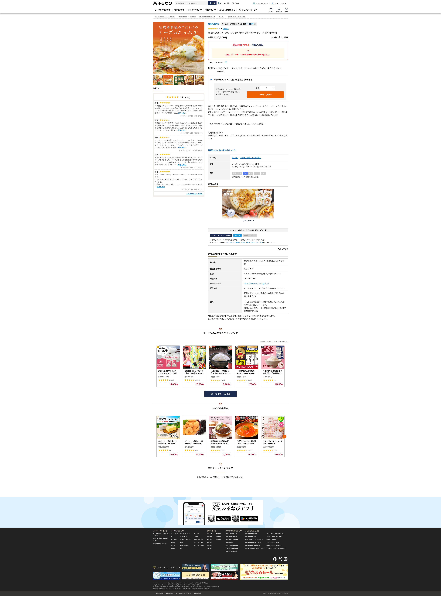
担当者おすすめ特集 (232, 539)
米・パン (221, 17)
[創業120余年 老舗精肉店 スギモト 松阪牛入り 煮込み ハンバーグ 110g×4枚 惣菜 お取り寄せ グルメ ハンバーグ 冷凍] (220, 427)
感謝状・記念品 (198, 539)
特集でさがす (210, 10)
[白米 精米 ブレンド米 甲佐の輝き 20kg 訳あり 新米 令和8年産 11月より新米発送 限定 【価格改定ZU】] (194, 357)
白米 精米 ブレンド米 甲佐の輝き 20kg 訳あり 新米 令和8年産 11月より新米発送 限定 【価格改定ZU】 (194, 372)
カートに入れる (265, 94)
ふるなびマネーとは (216, 62)
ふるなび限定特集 (231, 551)
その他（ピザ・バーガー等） (237, 17)
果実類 (173, 542)
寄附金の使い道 (271, 539)
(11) (196, 450)
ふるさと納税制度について (253, 542)
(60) (223, 450)
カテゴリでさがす (195, 10)
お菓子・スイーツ (185, 539)
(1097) (171, 380)
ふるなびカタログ (262, 3)
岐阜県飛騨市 (213, 24)
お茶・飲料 (183, 536)
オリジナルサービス (249, 10)
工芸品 (196, 536)
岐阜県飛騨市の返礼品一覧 (207, 17)
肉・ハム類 (174, 533)
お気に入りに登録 (280, 37)
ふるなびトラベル (280, 3)
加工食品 (196, 533)
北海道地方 (210, 536)
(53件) (226, 29)
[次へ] (284, 436)
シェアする (284, 249)
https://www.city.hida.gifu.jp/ (256, 283)
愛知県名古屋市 (216, 447)
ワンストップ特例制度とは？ (275, 533)
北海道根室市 (189, 447)
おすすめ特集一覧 (231, 533)
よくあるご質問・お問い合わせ (229, 3)
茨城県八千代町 (163, 377)
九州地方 (218, 539)
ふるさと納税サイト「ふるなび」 (165, 17)
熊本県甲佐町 (189, 377)
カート (286, 11)
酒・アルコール (185, 533)
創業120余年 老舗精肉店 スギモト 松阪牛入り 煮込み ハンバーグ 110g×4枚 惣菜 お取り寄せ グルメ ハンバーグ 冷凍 (220, 442)
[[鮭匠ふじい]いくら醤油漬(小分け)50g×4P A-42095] (246, 427)
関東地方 (209, 542)
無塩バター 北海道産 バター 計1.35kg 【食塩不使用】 (167, 442)
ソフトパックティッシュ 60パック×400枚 (272, 442)
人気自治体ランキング (160, 543)
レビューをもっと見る (194, 193)
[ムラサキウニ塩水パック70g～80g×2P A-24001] (194, 427)
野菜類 (173, 548)
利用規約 (170, 593)
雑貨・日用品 (184, 545)
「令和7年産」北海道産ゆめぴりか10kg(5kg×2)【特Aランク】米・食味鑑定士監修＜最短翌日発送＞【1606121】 (246, 372)
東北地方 (209, 539)
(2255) (250, 450)
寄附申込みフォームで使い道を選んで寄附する (233, 79)
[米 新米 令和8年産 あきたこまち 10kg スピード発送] (168, 357)
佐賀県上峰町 (215, 377)
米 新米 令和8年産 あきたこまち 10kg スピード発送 (167, 372)
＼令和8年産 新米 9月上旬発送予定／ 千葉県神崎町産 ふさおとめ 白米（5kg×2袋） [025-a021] (272, 372)
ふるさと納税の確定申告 (252, 545)
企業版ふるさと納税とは (274, 545)
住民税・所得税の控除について (254, 548)
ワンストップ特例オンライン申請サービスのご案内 (244, 242)
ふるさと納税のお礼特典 (274, 536)
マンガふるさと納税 (272, 542)
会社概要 (160, 593)
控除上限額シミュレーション (254, 539)
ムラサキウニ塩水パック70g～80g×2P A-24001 (194, 442)
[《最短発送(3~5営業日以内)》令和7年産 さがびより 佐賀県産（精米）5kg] (220, 357)
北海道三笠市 (241, 377)
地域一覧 (209, 533)
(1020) (197, 380)
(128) (223, 380)
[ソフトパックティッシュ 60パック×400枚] (272, 427)
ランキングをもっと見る (220, 394)
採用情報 (198, 593)
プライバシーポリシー (184, 593)
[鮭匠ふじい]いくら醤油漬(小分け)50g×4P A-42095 (246, 442)
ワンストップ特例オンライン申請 (234, 24)
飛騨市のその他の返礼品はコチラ (222, 150)
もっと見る (247, 220)
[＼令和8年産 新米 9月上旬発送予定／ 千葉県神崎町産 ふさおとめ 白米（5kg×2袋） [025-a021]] (272, 357)
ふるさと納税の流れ (251, 536)
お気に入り (279, 11)
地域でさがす (179, 10)
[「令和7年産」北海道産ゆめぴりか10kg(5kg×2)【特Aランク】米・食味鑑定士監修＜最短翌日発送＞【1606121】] (246, 357)
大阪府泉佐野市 (268, 447)
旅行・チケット (198, 542)
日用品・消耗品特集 (232, 548)
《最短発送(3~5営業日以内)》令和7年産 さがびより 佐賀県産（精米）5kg (220, 372)
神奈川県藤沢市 (163, 447)
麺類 (181, 542)
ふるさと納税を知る (227, 10)
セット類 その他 (199, 545)
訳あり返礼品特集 (231, 536)
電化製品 (174, 539)
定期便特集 (229, 542)
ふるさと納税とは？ (251, 533)
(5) (275, 380)
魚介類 (173, 545)
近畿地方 (209, 548)
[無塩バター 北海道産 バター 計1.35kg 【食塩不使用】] (168, 427)
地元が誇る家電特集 (232, 545)
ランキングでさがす (162, 10)
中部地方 (193, 17)
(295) (250, 380)
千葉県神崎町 (267, 377)
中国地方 (218, 533)
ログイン (271, 11)
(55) (275, 450)
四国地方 (218, 536)
